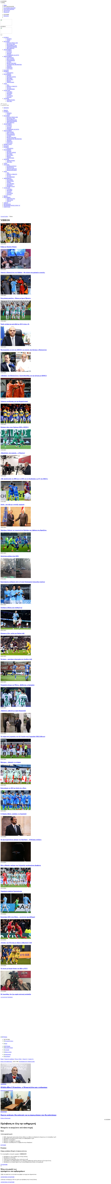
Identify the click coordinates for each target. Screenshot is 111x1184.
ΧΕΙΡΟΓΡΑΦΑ (10, 82)
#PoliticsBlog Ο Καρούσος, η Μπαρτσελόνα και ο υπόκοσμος (24, 1087)
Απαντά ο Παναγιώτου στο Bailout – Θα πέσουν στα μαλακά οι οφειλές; (23, 272)
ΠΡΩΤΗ (6, 110)
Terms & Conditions (9, 1059)
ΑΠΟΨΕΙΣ (6, 98)
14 (3, 997)
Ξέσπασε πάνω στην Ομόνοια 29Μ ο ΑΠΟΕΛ (15, 427)
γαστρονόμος (7, 10)
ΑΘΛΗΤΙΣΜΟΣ (8, 49)
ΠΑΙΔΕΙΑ (9, 38)
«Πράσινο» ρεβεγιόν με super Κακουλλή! (13, 710)
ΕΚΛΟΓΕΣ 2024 (11, 44)
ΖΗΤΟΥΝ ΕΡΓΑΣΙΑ (12, 168)
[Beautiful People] (8, 1047)
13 (2, 997)
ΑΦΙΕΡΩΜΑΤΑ (7, 178)
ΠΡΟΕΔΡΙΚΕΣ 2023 (12, 45)
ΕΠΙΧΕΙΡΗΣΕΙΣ (11, 60)
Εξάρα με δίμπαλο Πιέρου (9, 247)
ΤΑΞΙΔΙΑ (9, 94)
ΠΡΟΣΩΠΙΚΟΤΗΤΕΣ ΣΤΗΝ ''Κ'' (12, 205)
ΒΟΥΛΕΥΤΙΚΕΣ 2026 (12, 42)
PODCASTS (10, 200)
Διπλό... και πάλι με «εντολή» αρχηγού (12, 504)
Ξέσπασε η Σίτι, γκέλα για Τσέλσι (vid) (12, 633)
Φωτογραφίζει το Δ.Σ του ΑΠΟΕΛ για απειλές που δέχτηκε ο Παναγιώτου (24, 350)
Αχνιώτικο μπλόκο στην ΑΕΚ (10, 556)
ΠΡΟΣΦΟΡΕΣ (7, 204)
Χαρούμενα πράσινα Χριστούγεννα (11, 891)
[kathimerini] (7, 1046)
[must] (5, 1043)
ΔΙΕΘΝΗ (9, 53)
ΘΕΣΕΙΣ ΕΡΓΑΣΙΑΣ (12, 170)
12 (1, 997)
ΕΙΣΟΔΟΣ (6, 16)
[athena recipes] (8, 1052)
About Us (25, 1059)
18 (8, 997)
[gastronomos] (7, 1054)
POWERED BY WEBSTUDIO (27, 1061)
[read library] (7, 1056)
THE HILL (9, 101)
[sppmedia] (4, 1037)
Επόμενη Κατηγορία (5, 1118)
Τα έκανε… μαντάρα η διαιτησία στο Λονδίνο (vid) (16, 659)
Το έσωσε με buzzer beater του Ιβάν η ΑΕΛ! (14, 968)
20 (10, 997)
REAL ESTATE (10, 59)
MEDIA (6, 196)
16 (6, 997)
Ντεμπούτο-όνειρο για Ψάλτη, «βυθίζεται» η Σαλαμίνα (17, 685)
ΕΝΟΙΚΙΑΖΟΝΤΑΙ (11, 166)
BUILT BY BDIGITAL (6, 1061)
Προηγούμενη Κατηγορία (7, 1090)
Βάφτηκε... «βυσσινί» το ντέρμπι (11, 762)
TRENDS (9, 66)
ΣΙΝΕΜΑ (9, 75)
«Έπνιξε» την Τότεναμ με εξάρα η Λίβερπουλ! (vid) (16, 942)
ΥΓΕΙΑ (8, 40)
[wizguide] (6, 1049)
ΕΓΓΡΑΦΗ (3, 1145)
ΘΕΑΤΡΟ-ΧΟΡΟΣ (11, 76)
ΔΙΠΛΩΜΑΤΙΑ (10, 48)
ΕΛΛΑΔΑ (9, 52)
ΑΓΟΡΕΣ (9, 62)
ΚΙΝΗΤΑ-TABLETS (12, 86)
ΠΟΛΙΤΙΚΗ (7, 41)
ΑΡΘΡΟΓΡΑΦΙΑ (11, 100)
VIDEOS (6, 202)
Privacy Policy (18, 1059)
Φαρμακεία (6, 12)
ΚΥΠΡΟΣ (6, 37)
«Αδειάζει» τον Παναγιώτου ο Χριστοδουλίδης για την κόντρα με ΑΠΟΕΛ (24, 375)
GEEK (5, 83)
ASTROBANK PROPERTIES (14, 64)
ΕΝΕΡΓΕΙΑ (9, 67)
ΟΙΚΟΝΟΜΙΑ (10, 57)
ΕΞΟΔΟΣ (9, 97)
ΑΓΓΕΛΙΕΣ (6, 164)
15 (4, 997)
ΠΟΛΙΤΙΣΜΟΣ (7, 74)
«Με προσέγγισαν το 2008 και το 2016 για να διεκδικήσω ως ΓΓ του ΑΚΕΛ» (24, 479)
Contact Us (30, 1059)
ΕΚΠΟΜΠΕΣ (7, 197)
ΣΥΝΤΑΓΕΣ (10, 95)
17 (7, 997)
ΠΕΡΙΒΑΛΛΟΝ (8, 144)
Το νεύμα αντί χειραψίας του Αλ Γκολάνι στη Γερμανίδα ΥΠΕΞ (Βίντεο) (23, 736)
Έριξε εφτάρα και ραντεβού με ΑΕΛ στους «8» (15, 324)
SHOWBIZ (9, 93)
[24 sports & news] (8, 1041)
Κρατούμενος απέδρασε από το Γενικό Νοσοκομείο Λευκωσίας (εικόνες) (23, 582)
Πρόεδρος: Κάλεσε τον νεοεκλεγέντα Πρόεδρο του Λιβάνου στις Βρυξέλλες (24, 530)
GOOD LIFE (7, 90)
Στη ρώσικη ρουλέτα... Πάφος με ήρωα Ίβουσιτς (16, 298)
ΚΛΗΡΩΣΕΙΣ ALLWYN (13, 55)
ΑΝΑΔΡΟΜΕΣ (10, 183)
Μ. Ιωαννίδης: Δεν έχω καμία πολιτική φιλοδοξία (16, 994)
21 (12, 997)
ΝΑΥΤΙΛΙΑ (10, 68)
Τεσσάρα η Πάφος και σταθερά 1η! (11, 607)
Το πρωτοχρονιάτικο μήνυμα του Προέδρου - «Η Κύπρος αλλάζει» (21, 839)
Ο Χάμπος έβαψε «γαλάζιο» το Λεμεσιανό (13, 814)
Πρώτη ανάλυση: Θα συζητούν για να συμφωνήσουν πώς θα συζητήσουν (28, 1115)
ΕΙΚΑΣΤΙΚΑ (10, 79)
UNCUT (9, 201)
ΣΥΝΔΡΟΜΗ (4, 1164)
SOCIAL (9, 87)
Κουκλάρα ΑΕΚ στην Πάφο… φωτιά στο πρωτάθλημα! (18, 917)
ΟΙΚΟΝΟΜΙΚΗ (8, 56)
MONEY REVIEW (11, 63)
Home (5, 5)
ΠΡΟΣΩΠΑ (10, 185)
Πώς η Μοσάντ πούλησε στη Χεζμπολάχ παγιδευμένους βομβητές (21, 865)
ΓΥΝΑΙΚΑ (9, 91)
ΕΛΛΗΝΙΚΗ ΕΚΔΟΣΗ (9, 8)
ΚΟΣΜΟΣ (6, 71)
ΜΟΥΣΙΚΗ (9, 78)
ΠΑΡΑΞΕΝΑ (10, 72)
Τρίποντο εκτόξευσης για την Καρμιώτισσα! (14, 401)
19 (9, 997)
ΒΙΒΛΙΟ (9, 81)
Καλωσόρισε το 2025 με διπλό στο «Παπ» (13, 788)
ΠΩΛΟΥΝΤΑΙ (10, 167)
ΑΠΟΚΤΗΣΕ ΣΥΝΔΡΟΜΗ (7, 1177)
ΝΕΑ (8, 85)
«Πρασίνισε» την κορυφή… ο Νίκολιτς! (13, 453)
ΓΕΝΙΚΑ (9, 182)
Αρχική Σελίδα (4, 216)
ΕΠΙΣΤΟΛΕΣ (7, 206)
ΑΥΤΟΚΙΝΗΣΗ (11, 89)
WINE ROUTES (11, 198)
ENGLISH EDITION (9, 9)
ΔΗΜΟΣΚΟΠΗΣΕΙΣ (12, 47)
